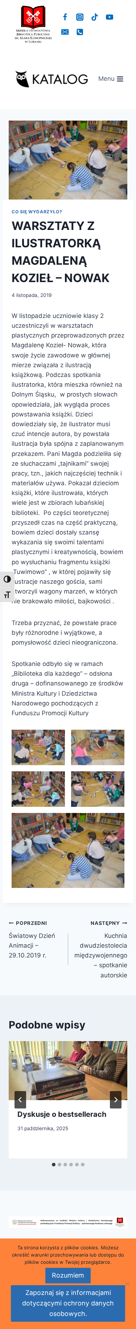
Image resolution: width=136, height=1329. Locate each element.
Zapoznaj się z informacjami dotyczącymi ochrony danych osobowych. (68, 1303)
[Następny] (115, 1099)
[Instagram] (80, 17)
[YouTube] (109, 17)
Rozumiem (68, 1275)
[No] (127, 1283)
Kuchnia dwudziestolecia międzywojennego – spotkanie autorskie (100, 949)
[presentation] (68, 1070)
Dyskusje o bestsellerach (61, 1114)
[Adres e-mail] (65, 32)
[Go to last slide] (20, 1099)
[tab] (53, 1164)
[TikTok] (94, 17)
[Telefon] (80, 32)
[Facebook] (65, 17)
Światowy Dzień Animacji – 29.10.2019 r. (32, 939)
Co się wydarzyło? (37, 211)
